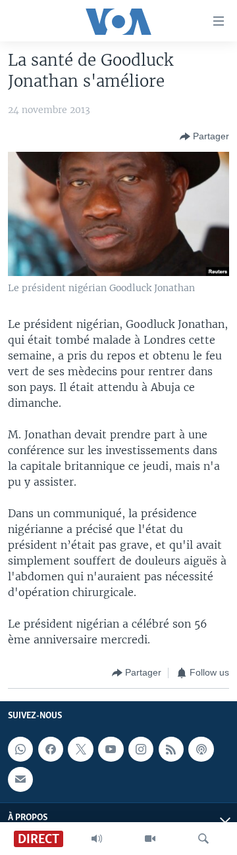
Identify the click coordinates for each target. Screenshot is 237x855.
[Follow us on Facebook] (50, 749)
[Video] (150, 838)
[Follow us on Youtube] (110, 749)
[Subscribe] (20, 779)
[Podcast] (200, 749)
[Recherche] (203, 838)
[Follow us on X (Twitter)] (80, 749)
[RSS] (171, 749)
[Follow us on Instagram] (140, 749)
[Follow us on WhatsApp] (20, 749)
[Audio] (97, 838)
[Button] (204, 137)
